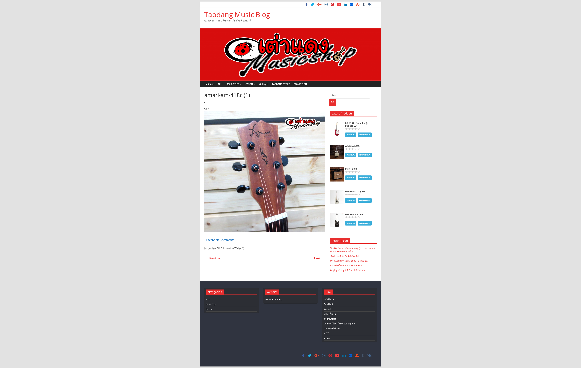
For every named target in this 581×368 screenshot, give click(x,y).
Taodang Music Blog (237, 14)
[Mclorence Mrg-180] (337, 191)
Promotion (300, 84)
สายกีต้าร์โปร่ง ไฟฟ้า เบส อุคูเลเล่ (339, 323)
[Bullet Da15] (337, 169)
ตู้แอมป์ (327, 309)
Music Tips (233, 84)
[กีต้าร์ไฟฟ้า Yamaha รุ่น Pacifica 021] (337, 123)
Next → (319, 258)
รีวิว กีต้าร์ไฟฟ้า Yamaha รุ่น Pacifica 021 (349, 260)
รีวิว (219, 84)
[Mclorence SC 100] (337, 214)
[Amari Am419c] (337, 146)
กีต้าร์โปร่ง (329, 299)
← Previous (213, 258)
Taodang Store (281, 84)
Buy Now (351, 134)
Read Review (364, 134)
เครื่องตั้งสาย (330, 313)
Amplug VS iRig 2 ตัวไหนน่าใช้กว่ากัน (347, 270)
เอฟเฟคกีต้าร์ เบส (332, 328)
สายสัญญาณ (330, 318)
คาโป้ (326, 333)
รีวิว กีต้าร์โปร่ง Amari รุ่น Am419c (346, 265)
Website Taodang (273, 299)
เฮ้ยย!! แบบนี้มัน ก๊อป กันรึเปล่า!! (344, 256)
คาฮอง (327, 338)
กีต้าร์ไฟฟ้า (329, 304)
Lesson (249, 84)
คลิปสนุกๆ (263, 84)
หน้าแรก (210, 84)
